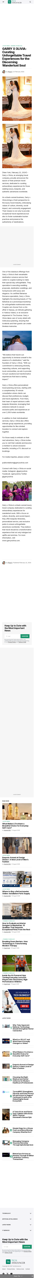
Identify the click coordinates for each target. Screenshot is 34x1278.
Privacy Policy (12, 642)
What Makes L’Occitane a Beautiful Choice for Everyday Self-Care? (23, 1054)
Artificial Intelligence (9, 1219)
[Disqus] (17, 592)
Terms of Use (22, 642)
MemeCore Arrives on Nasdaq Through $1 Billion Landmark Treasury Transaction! (23, 1156)
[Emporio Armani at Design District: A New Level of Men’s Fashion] (17, 845)
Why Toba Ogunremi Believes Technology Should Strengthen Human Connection (23, 1028)
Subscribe (25, 636)
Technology (6, 1213)
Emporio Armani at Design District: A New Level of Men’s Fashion (23, 1066)
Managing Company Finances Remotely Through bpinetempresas (23, 1143)
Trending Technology (16, 45)
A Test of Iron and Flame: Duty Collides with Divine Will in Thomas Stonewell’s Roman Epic (23, 1114)
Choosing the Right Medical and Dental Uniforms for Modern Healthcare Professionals (23, 1080)
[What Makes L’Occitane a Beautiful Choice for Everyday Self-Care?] (17, 811)
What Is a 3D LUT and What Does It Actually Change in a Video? (21, 1041)
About (4, 1269)
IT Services (5, 1230)
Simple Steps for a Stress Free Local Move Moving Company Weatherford (23, 1130)
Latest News (6, 45)
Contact (28, 1269)
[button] (3, 2)
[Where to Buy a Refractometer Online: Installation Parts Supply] (17, 879)
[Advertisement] (17, 23)
